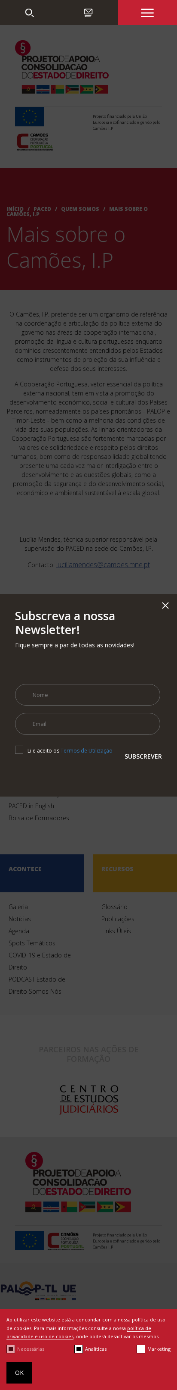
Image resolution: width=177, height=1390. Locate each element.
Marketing (159, 1349)
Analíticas (96, 1349)
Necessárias (30, 1349)
